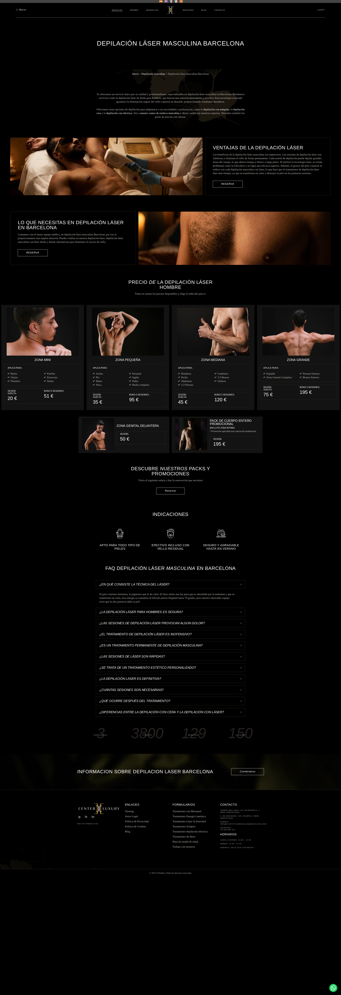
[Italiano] (176, 1)
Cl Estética (160, 873)
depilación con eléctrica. (119, 113)
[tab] (170, 584)
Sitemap (129, 811)
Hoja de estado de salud (185, 841)
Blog (127, 831)
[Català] (181, 1)
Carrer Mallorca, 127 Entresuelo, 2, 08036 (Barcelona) (240, 811)
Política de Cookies (135, 826)
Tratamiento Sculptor (184, 826)
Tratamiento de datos (183, 836)
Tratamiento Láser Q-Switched (189, 821)
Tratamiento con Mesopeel (186, 811)
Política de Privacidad (137, 821)
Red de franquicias (87, 824)
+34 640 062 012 (227, 830)
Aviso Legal (131, 816)
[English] (166, 1)
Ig (79, 816)
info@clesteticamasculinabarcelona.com (242, 824)
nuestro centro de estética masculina (159, 113)
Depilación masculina (153, 73)
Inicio (135, 73)
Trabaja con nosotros (183, 846)
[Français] (171, 1)
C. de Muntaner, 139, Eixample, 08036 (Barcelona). (239, 817)
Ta (85, 816)
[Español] (160, 1)
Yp (92, 816)
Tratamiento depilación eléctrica (190, 831)
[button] (333, 988)
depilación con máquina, (216, 109)
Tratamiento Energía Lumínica (189, 816)
